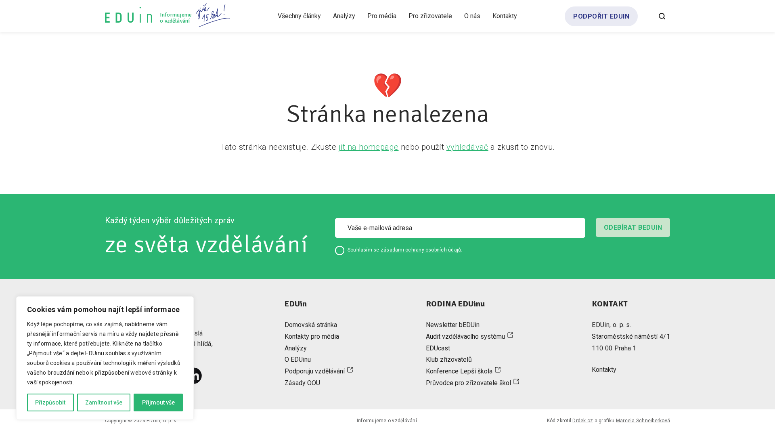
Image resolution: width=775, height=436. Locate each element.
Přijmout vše (158, 402)
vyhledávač (467, 147)
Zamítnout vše (103, 402)
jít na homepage (369, 147)
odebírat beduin (633, 227)
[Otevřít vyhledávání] (662, 16)
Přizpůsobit (50, 402)
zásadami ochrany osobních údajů (421, 250)
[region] (105, 358)
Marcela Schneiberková (643, 420)
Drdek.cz (582, 420)
